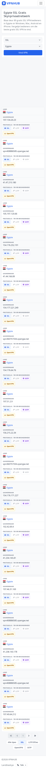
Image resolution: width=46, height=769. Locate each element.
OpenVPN (18, 747)
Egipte (10, 112)
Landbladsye (8, 765)
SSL (22, 742)
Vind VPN (23, 52)
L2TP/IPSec (33, 742)
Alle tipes (12, 742)
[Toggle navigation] (40, 3)
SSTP (29, 747)
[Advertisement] (23, 82)
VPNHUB (12, 759)
